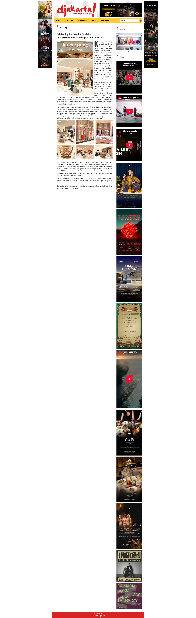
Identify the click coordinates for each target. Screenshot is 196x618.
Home (58, 21)
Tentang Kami (98, 613)
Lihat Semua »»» (129, 52)
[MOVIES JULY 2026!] (45, 34)
